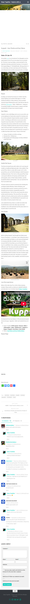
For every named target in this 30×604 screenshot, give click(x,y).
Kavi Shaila (12, 395)
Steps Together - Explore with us (11, 2)
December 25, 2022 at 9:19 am (19, 517)
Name (4, 559)
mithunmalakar (10, 425)
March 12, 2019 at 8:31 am (23, 493)
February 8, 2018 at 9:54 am (14, 434)
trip (8, 58)
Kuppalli (17, 395)
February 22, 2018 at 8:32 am (14, 444)
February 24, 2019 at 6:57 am (14, 485)
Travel (14, 397)
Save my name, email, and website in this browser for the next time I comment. (14, 571)
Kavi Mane (7, 395)
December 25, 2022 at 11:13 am (15, 531)
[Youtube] (15, 600)
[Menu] (28, 2)
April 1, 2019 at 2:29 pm (12, 502)
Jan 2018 (10, 43)
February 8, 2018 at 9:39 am (22, 425)
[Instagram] (10, 600)
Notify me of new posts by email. (11, 580)
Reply (7, 429)
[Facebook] (12, 600)
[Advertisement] (15, 26)
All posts (4, 43)
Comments (7, 420)
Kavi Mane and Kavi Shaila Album (15, 330)
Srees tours (9, 460)
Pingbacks (17, 420)
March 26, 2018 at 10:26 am (20, 460)
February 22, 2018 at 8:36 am (14, 453)
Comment (5, 548)
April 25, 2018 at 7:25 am (22, 474)
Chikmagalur (9, 104)
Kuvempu (22, 395)
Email (17, 559)
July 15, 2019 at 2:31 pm (22, 510)
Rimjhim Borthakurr (11, 442)
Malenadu (4, 397)
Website (5, 564)
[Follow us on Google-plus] (20, 600)
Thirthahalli (9, 397)
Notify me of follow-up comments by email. (13, 576)
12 (28, 43)
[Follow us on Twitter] (18, 600)
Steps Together (6, 51)
